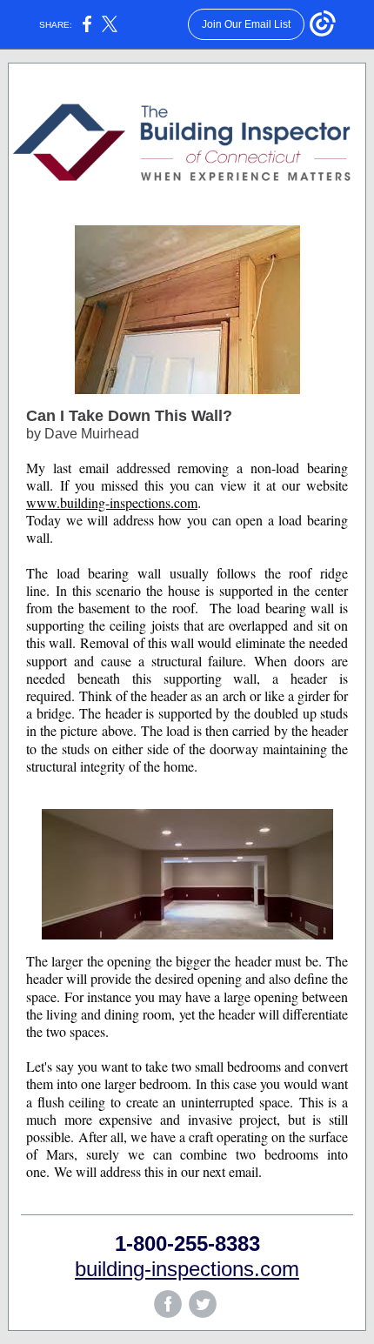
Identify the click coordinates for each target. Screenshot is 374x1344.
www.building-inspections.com (111, 502)
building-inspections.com (187, 1268)
